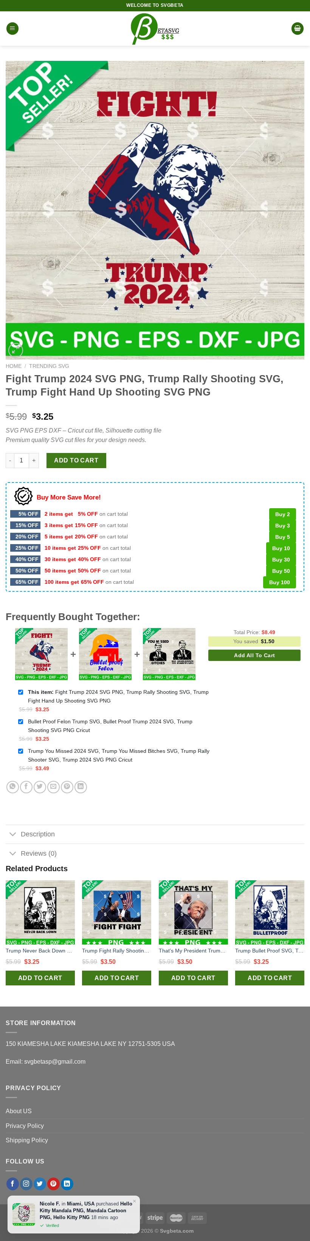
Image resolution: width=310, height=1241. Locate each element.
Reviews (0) (39, 853)
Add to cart (76, 460)
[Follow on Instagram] (26, 1183)
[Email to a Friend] (53, 787)
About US (19, 1111)
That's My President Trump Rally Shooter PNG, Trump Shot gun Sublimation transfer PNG (193, 951)
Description (38, 834)
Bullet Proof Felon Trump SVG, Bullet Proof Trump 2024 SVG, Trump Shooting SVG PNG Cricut (110, 725)
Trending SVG (49, 366)
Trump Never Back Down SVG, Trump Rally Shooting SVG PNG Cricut (40, 951)
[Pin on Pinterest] (67, 787)
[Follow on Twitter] (40, 1183)
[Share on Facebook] (26, 787)
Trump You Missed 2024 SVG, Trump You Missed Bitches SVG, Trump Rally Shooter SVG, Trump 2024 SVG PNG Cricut (118, 755)
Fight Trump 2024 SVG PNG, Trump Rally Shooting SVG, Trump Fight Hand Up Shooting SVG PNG (118, 696)
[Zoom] (15, 350)
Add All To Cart (254, 655)
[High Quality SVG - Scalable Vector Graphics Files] (155, 28)
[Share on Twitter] (40, 787)
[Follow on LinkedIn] (67, 1183)
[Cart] (297, 28)
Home (14, 366)
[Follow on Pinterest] (53, 1183)
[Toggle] (13, 835)
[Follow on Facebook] (12, 1183)
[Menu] (12, 28)
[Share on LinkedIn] (80, 787)
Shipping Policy (27, 1140)
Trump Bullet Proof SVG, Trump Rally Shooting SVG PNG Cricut (269, 951)
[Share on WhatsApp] (12, 787)
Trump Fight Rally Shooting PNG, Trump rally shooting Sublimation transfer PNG (116, 951)
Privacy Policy (25, 1126)
